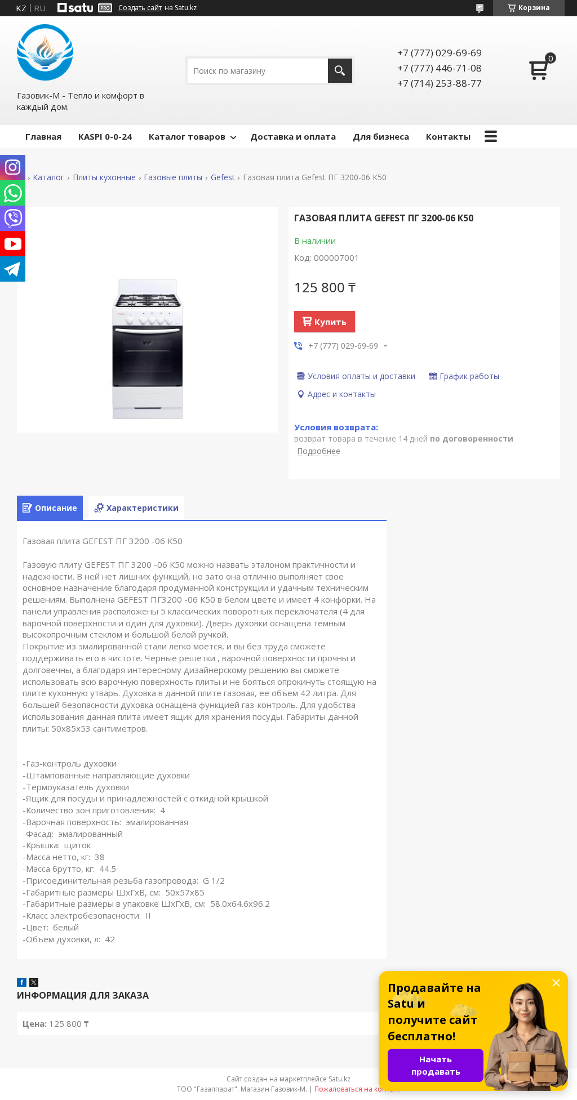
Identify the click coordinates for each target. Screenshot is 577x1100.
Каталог (48, 177)
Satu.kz (339, 1079)
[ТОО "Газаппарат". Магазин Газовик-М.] (45, 52)
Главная (43, 136)
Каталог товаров (187, 136)
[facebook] (21, 983)
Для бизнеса (381, 136)
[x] (33, 983)
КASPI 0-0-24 (105, 136)
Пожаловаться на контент (357, 1089)
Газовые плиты (173, 177)
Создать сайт (140, 8)
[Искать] (340, 71)
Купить (330, 321)
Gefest (223, 177)
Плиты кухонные (104, 177)
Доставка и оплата (293, 136)
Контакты (448, 136)
